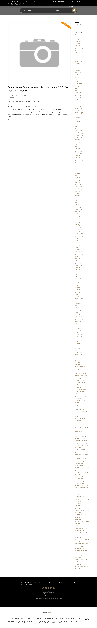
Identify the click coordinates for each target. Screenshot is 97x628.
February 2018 (78, 186)
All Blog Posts (78, 24)
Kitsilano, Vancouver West (81, 449)
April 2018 (77, 182)
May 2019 (77, 166)
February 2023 (78, 92)
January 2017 (78, 209)
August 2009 (78, 341)
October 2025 (78, 47)
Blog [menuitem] (79, 5)
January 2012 (78, 296)
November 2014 (79, 251)
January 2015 (78, 249)
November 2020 (79, 135)
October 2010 (78, 318)
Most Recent (78, 34)
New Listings (78, 26)
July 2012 (77, 289)
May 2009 (77, 347)
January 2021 (78, 132)
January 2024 (78, 83)
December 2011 (79, 298)
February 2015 (78, 247)
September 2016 (79, 215)
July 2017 (77, 198)
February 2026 (78, 41)
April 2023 (77, 88)
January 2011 (78, 312)
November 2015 (79, 233)
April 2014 (77, 260)
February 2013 (78, 280)
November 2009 (79, 336)
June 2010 (77, 325)
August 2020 (78, 141)
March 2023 (78, 90)
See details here (12, 104)
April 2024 (77, 77)
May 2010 (77, 327)
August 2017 (78, 197)
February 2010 (78, 332)
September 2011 (79, 303)
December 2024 (79, 65)
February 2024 (78, 81)
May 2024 (77, 76)
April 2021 (77, 126)
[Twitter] (46, 588)
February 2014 (78, 263)
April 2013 (77, 276)
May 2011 (77, 307)
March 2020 (78, 150)
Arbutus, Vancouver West (81, 360)
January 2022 (78, 110)
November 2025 (79, 45)
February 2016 (78, 227)
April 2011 (77, 309)
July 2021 (77, 121)
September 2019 (79, 160)
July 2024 (77, 74)
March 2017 (78, 206)
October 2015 (78, 235)
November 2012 (79, 283)
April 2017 (77, 204)
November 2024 (79, 67)
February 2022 (78, 108)
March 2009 (78, 350)
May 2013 (77, 274)
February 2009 (78, 352)
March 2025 (78, 59)
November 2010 (79, 316)
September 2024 (79, 70)
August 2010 (78, 321)
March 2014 (78, 262)
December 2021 (79, 112)
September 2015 (79, 236)
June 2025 (77, 54)
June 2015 (77, 242)
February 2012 (78, 294)
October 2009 (78, 337)
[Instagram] (48, 588)
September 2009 (79, 339)
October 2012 (78, 285)
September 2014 (79, 254)
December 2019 (79, 155)
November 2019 (79, 157)
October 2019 (78, 159)
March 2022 (78, 106)
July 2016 (77, 218)
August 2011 (78, 305)
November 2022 (79, 94)
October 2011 (78, 301)
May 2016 (77, 222)
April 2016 (77, 224)
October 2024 (78, 68)
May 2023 (77, 86)
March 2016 (78, 225)
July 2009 (77, 343)
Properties (61, 1)
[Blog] (54, 588)
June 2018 (77, 179)
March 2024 (78, 79)
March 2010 (78, 330)
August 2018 (78, 175)
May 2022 (77, 103)
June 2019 (77, 164)
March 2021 (78, 128)
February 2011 (78, 310)
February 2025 (78, 61)
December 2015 (79, 231)
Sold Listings (78, 29)
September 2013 (79, 272)
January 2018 (78, 188)
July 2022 (77, 101)
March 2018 (78, 184)
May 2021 (77, 124)
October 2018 (78, 171)
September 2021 (79, 117)
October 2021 (78, 115)
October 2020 (78, 137)
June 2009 (77, 345)
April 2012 (77, 292)
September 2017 (79, 195)
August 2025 (78, 50)
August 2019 (78, 162)
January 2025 (78, 63)
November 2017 (79, 191)
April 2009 (77, 348)
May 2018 (77, 180)
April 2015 (77, 244)
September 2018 (79, 173)
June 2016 (77, 220)
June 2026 (77, 38)
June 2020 (77, 144)
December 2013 (79, 267)
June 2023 (77, 85)
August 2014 (78, 256)
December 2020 (79, 133)
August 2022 (78, 99)
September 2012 (79, 287)
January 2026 (78, 43)
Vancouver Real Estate (80, 554)
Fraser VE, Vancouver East (81, 422)
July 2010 (77, 323)
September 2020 (79, 139)
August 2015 (78, 238)
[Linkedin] (51, 588)
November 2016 (79, 211)
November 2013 (79, 269)
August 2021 (78, 119)
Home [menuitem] (54, 1)
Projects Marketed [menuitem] (74, 1)
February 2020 (78, 151)
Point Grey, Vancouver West (82, 498)
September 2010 (79, 319)
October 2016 (78, 213)
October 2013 (78, 271)
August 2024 (78, 72)
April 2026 (77, 39)
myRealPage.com (50, 612)
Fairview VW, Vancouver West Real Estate (20, 95)
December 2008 (79, 354)
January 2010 (78, 334)
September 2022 (79, 97)
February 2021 (78, 130)
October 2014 (78, 253)
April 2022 (77, 105)
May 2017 (77, 202)
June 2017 (77, 200)
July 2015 (77, 240)
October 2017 (78, 193)
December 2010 (79, 314)
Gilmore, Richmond (79, 434)
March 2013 (78, 278)
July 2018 (77, 177)
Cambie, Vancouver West (81, 373)
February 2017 (78, 207)
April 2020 (77, 148)
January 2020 (78, 153)
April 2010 (77, 328)
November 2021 (79, 113)
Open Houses (78, 28)
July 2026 (77, 36)
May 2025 (77, 56)
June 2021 (77, 123)
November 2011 (79, 300)
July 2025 (77, 52)
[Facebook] (43, 588)
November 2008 (79, 356)
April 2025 (77, 58)
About (85, 5)
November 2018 (79, 170)
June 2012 (77, 291)
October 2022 (78, 95)
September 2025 (79, 48)
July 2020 (77, 142)
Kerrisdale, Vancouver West (82, 443)
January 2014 (78, 265)
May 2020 (77, 146)
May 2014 (77, 258)
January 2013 (78, 282)
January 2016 (78, 229)
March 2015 (78, 245)
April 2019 (77, 168)
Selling (84, 1)
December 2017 (79, 189)
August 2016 (78, 216)
